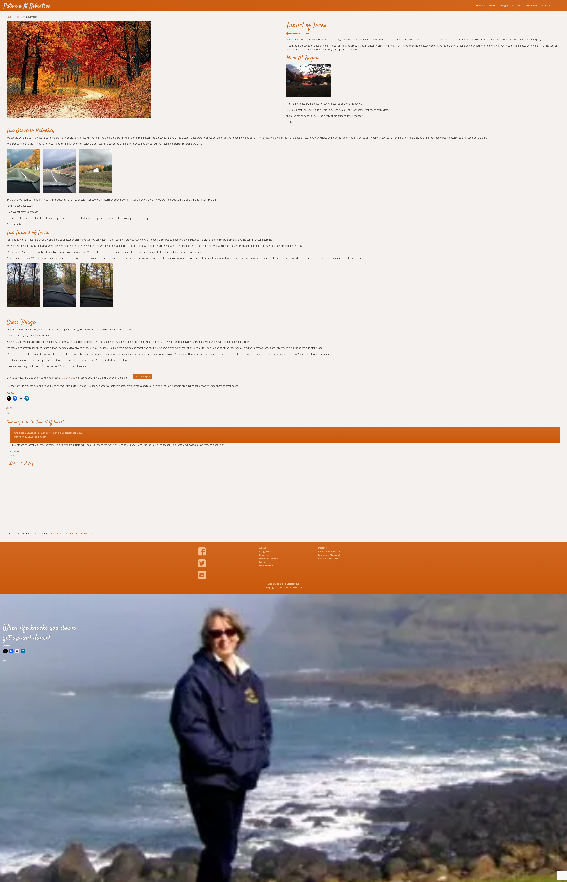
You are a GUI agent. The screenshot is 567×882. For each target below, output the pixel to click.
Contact (547, 5)
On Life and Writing (330, 551)
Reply (12, 455)
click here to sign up (142, 377)
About (492, 5)
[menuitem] (479, 5)
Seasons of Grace (328, 558)
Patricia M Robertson (27, 6)
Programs (531, 5)
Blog (503, 5)
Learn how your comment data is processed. (71, 533)
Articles (516, 5)
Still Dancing (68, 377)
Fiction (263, 562)
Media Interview (269, 558)
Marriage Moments (329, 555)
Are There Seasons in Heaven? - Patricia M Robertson (45, 433)
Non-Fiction (266, 565)
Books (479, 5)
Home (9, 17)
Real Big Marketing (287, 583)
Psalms (322, 548)
